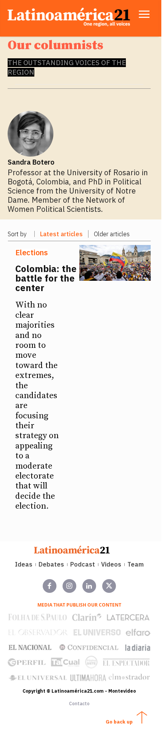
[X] (109, 586)
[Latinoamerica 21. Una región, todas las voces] (72, 550)
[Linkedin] (89, 586)
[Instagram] (69, 586)
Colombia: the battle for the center (46, 278)
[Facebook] (49, 586)
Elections (31, 252)
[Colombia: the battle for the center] (115, 263)
